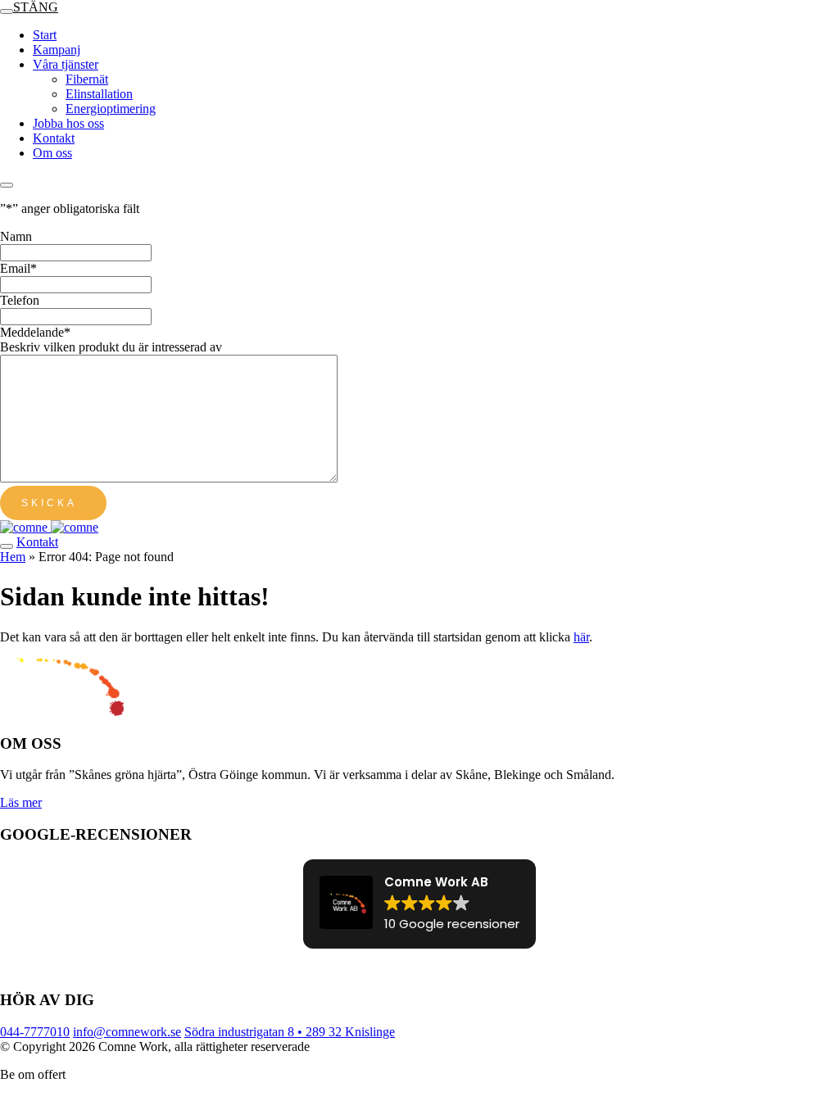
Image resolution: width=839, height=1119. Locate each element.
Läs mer (21, 802)
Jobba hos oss (68, 123)
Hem (12, 557)
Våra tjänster (65, 64)
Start (45, 35)
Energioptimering (111, 109)
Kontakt (54, 138)
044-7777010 (35, 1032)
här (581, 637)
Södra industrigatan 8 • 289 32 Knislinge (289, 1032)
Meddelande (35, 332)
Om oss (52, 153)
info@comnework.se (127, 1032)
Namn (16, 236)
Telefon (19, 300)
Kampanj (56, 50)
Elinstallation (99, 94)
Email (18, 268)
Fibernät (87, 79)
